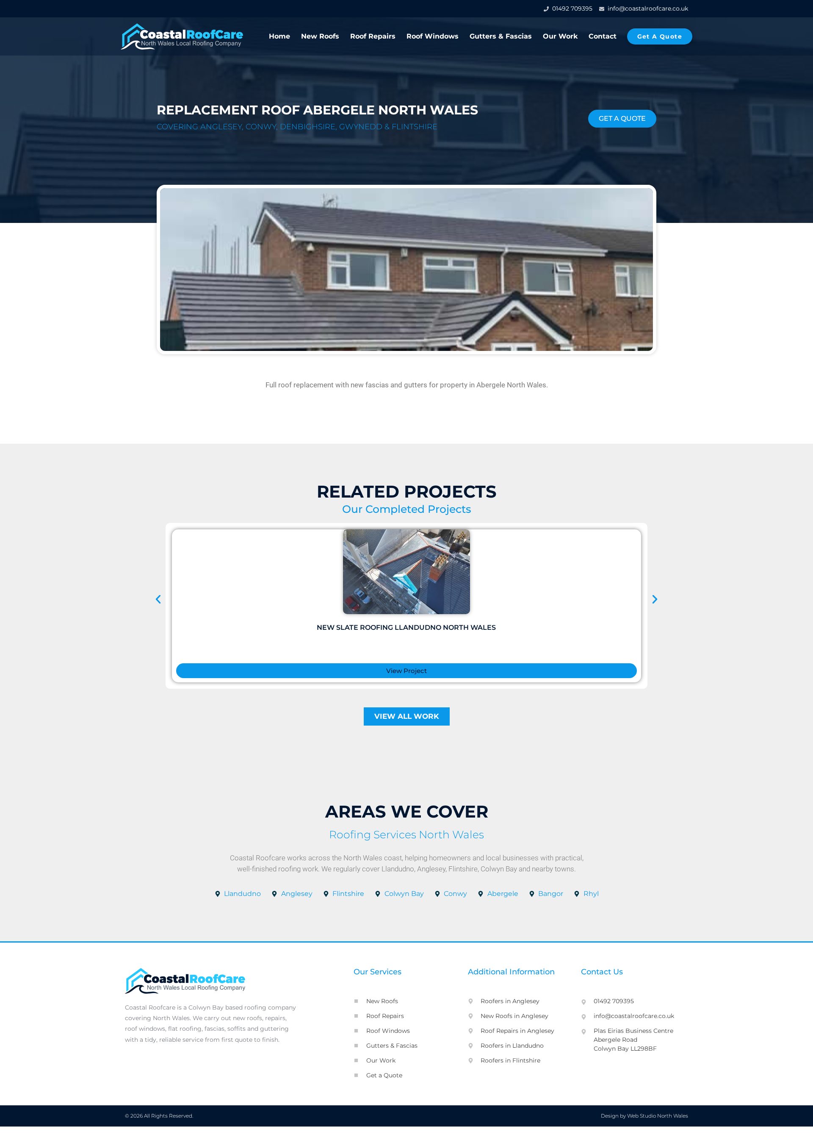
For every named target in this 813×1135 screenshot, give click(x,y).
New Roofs (320, 36)
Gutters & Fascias (501, 36)
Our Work (560, 36)
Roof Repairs (372, 36)
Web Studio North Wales (657, 1116)
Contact (603, 36)
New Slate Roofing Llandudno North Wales (406, 627)
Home (279, 36)
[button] (158, 599)
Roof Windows (432, 36)
